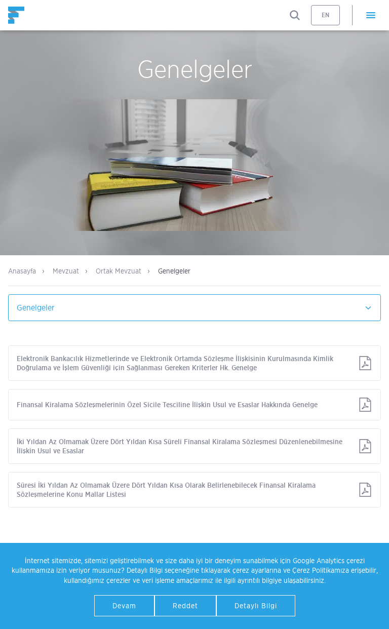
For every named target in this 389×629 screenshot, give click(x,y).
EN (325, 15)
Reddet (185, 605)
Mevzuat (66, 270)
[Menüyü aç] (371, 15)
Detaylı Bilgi (256, 605)
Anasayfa (22, 270)
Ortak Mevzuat (118, 270)
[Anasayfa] (16, 15)
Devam (124, 605)
